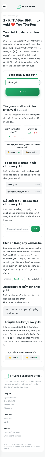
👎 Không (31, 357)
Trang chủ (7, 16)
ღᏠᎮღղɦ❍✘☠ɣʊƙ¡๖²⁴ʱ (12, 130)
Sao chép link (33, 279)
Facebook (18, 279)
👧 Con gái (31, 152)
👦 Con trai (14, 152)
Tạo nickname (10, 397)
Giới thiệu (8, 418)
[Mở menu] (4, 6)
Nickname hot (9, 404)
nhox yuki (33, 129)
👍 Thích (13, 357)
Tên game (8, 408)
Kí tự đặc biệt (9, 401)
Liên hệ (7, 422)
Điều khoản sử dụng (12, 432)
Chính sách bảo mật (12, 436)
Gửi (35, 229)
